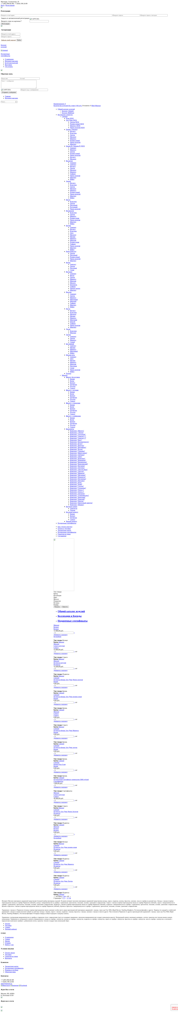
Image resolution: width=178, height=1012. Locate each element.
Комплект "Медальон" (78, 475)
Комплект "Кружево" (77, 466)
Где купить (9, 66)
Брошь (56, 681)
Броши (72, 379)
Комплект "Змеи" (76, 457)
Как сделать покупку (65, 527)
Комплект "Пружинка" (78, 479)
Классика (73, 133)
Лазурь (72, 135)
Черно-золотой (75, 142)
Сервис (7, 927)
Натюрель (73, 285)
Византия (69, 161)
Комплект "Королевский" (79, 464)
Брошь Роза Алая (60, 764)
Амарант (73, 148)
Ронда (68, 309)
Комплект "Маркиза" (77, 473)
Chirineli (64, 116)
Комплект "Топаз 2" (77, 492)
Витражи (69, 272)
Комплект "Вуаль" (76, 449)
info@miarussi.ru (6, 983)
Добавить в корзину (61, 635)
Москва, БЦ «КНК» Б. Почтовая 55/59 (8, 994)
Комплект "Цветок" (77, 501)
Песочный (73, 205)
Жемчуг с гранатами (73, 403)
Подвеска (57, 664)
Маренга (73, 139)
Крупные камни (71, 506)
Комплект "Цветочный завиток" (81, 503)
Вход (2, 5)
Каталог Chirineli (68, 111)
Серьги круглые (59, 646)
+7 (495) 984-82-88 (7, 3)
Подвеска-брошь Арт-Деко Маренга (66, 730)
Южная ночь (70, 355)
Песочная (73, 268)
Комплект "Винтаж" (77, 445)
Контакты (8, 958)
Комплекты (70, 429)
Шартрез (73, 144)
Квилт (68, 200)
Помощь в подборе (11, 970)
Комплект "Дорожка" (77, 451)
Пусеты (72, 386)
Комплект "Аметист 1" (78, 436)
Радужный (73, 207)
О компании (9, 59)
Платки (68, 373)
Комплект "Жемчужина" (78, 453)
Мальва (72, 237)
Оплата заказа (10, 953)
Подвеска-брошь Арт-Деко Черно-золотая (68, 680)
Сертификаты (58, 781)
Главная (8, 96)
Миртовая (73, 320)
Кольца (72, 383)
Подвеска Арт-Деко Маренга (64, 864)
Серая (72, 270)
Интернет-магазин (11, 61)
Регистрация (10, 5)
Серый (72, 342)
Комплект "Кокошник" (78, 460)
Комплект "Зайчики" (77, 455)
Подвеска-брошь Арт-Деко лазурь (65, 747)
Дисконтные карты (64, 530)
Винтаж (68, 292)
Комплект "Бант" (76, 440)
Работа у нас (9, 945)
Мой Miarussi (96, 105)
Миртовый (74, 299)
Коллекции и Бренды (65, 115)
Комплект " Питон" (77, 432)
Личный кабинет (11, 929)
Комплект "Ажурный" (78, 434)
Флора (68, 262)
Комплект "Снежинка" (78, 488)
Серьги (72, 388)
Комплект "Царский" (77, 499)
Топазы (72, 510)
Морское (73, 333)
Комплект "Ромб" (76, 484)
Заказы (7, 941)
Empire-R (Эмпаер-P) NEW (75, 146)
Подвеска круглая (60, 663)
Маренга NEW (75, 126)
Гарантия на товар (64, 534)
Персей (72, 322)
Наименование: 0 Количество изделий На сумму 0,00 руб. (68, 104)
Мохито (73, 283)
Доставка (8, 925)
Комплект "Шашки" (77, 505)
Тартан (68, 335)
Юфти (72, 179)
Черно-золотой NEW (77, 127)
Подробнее (57, 636)
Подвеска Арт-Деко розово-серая (65, 847)
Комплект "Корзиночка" (78, 462)
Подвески (73, 384)
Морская (73, 240)
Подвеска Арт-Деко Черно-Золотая (66, 811)
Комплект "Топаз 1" (77, 490)
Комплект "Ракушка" (77, 481)
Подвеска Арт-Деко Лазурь (63, 881)
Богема (68, 225)
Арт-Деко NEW (71, 120)
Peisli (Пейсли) (71, 251)
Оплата (7, 924)
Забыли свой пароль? (8, 40)
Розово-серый (75, 140)
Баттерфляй (70, 344)
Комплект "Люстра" (77, 471)
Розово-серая (74, 218)
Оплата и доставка (64, 528)
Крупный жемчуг (72, 512)
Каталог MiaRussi (68, 113)
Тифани (73, 174)
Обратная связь (10, 972)
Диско (68, 329)
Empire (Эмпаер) (71, 129)
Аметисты (73, 508)
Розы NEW (70, 118)
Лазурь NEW (74, 122)
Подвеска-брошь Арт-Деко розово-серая (68, 697)
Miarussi (64, 375)
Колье (72, 381)
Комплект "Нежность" (78, 477)
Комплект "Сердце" (77, 486)
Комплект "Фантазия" (77, 497)
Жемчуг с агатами (72, 390)
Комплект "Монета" (77, 431)
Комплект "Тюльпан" (77, 493)
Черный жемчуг (71, 521)
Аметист (73, 164)
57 (68, 898)
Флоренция (70, 211)
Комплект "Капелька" (77, 458)
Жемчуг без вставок (73, 377)
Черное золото (75, 288)
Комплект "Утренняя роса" (79, 495)
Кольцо (56, 627)
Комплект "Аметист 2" (78, 438)
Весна (72, 275)
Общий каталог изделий (66, 109)
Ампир (68, 181)
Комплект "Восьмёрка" (78, 447)
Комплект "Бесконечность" (79, 442)
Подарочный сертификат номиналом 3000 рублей (71, 779)
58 (70, 898)
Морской (73, 301)
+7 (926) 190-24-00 (21, 3)
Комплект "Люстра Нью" (79, 469)
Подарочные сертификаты (67, 523)
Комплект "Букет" (76, 444)
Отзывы (8, 943)
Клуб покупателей (11, 63)
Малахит (73, 137)
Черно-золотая (75, 176)
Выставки (8, 65)
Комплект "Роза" (76, 482)
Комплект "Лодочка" (77, 468)
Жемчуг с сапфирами (73, 416)
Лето (71, 233)
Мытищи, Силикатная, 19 (10, 2)
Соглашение (62, 536)
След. (64, 896)
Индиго (73, 131)
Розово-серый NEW (77, 124)
